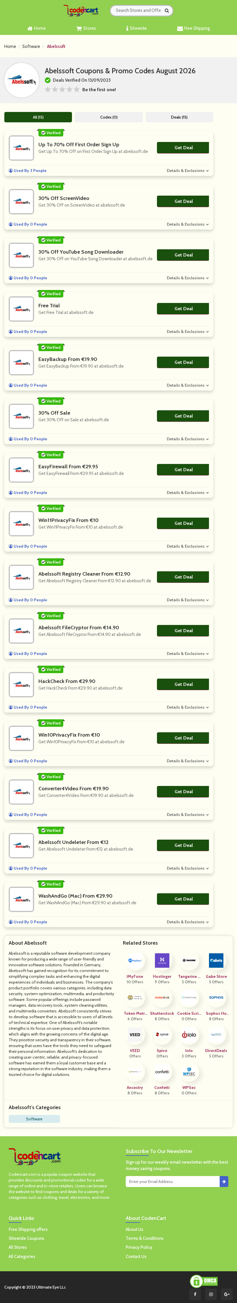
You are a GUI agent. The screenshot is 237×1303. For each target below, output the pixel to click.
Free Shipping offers (28, 1229)
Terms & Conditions (145, 1238)
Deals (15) (179, 117)
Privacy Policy (139, 1247)
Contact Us (136, 1256)
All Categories (22, 1256)
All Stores (18, 1247)
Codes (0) (109, 117)
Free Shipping (197, 28)
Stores (89, 28)
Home (40, 28)
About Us (134, 1229)
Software (31, 46)
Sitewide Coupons (26, 1238)
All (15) (38, 117)
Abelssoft (56, 46)
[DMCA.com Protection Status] (203, 1281)
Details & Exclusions (186, 170)
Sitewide (138, 28)
